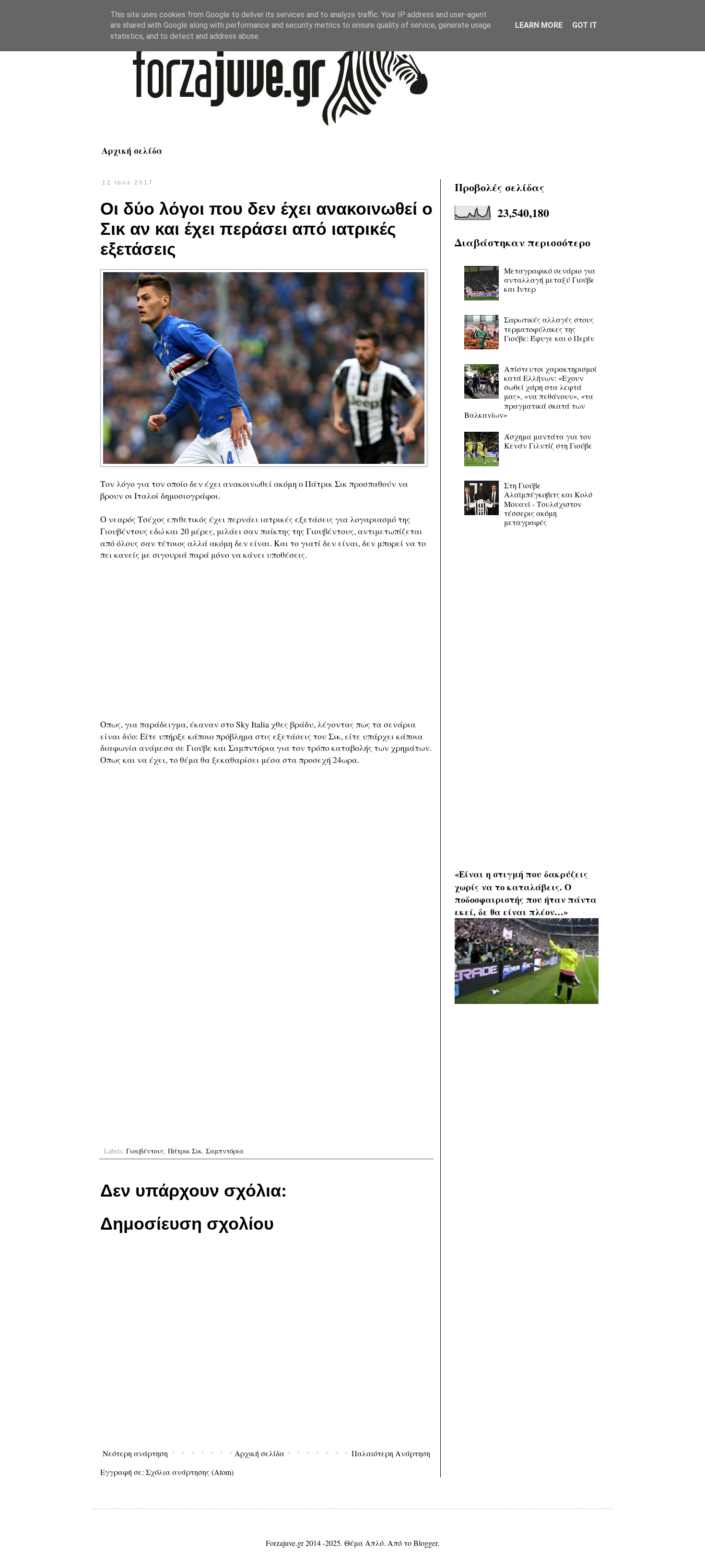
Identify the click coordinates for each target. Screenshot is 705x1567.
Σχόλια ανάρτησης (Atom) (190, 1472)
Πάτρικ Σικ (185, 1150)
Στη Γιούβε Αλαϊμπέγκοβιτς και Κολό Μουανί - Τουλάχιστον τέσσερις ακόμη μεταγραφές (548, 503)
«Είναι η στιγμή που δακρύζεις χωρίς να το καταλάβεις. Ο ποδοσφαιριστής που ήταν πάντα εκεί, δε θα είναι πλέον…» (526, 892)
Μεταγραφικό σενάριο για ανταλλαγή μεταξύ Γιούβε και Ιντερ (549, 279)
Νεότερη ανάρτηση (135, 1453)
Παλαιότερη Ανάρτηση (391, 1453)
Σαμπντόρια (225, 1150)
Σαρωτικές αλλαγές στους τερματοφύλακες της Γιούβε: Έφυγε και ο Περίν (549, 328)
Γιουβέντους (145, 1150)
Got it (584, 25)
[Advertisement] (266, 639)
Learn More (539, 25)
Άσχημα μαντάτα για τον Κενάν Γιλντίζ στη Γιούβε (548, 440)
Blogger (425, 1543)
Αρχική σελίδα (132, 150)
